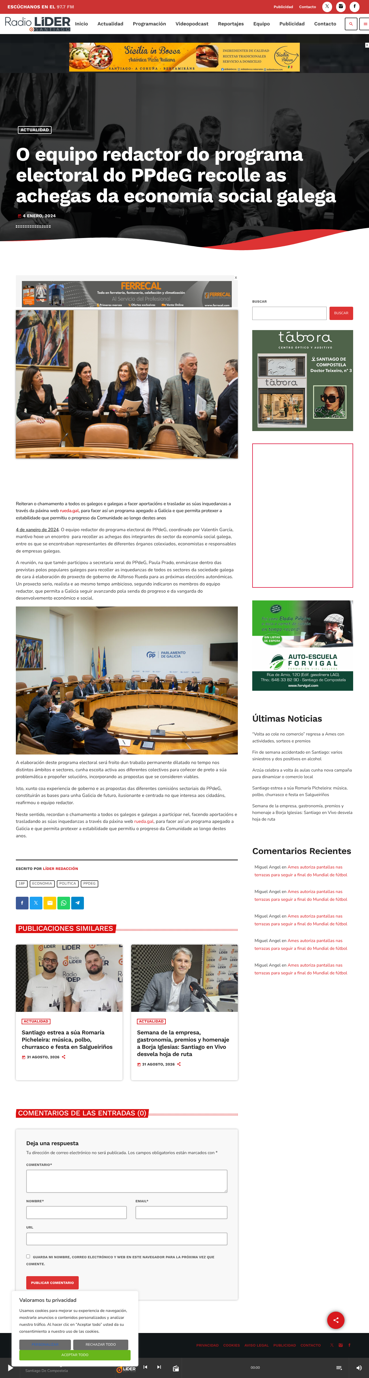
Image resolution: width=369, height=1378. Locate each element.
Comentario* (39, 1165)
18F (21, 883)
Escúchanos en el (40, 7)
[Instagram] (341, 7)
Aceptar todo (75, 1355)
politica (67, 883)
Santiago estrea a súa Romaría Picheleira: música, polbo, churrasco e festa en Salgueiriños (67, 1039)
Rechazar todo (101, 1345)
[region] (75, 1328)
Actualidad (35, 129)
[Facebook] (354, 7)
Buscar (259, 301)
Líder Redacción (60, 869)
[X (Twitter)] (327, 7)
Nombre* (35, 1201)
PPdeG (89, 883)
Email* (141, 1201)
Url (29, 1227)
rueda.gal (69, 511)
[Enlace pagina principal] (37, 24)
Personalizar (45, 1345)
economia (42, 883)
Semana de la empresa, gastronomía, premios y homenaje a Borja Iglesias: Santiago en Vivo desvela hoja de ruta (183, 1043)
